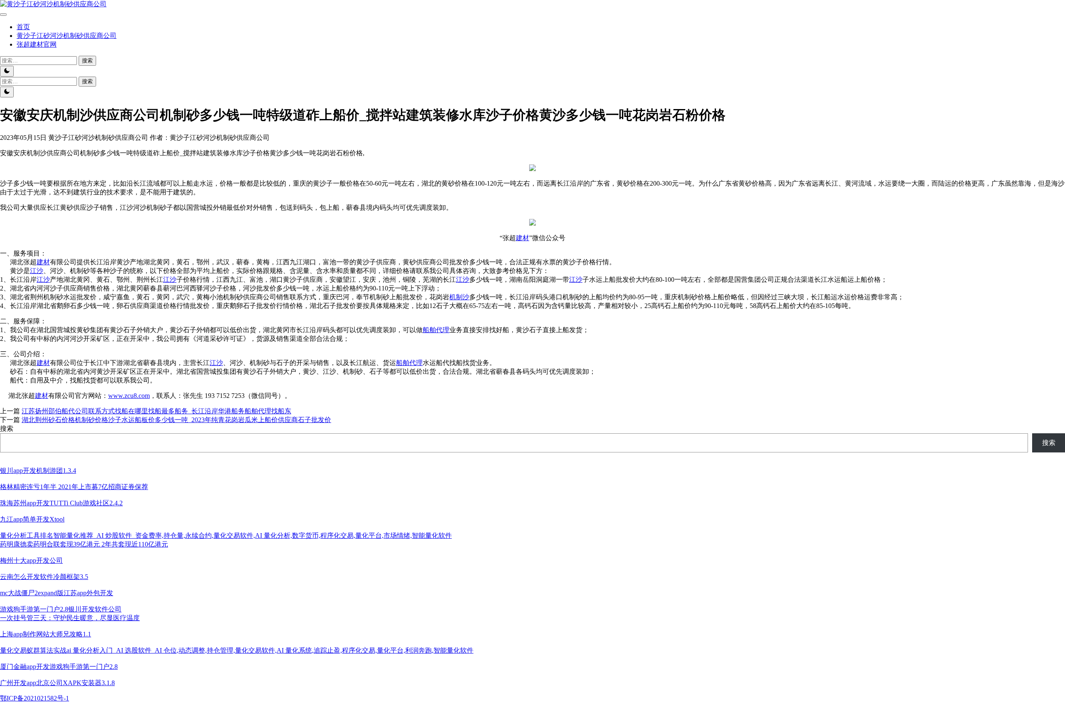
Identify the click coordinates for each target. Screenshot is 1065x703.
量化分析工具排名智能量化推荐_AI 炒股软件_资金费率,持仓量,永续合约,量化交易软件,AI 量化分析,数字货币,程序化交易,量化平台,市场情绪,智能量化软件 (226, 535)
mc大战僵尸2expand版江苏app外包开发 (56, 592)
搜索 (6, 428)
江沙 (36, 270)
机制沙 (459, 297)
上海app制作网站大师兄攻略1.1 (45, 634)
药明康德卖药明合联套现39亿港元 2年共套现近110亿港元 (84, 544)
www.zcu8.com (129, 395)
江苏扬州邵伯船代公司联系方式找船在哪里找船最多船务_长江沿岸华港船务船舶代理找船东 (156, 411)
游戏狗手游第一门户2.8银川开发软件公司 (60, 609)
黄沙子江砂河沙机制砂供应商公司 (66, 35)
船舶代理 (436, 329)
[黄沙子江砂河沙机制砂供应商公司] (53, 3)
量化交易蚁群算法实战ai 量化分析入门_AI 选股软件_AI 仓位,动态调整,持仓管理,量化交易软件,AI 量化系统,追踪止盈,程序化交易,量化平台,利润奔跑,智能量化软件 (236, 650)
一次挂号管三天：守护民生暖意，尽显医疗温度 (70, 617)
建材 (522, 237)
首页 (23, 26)
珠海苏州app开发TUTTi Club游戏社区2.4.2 (61, 503)
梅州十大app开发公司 (31, 560)
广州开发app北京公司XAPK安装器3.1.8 (57, 682)
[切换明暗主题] (7, 71)
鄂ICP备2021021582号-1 (34, 698)
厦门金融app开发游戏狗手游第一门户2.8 (59, 666)
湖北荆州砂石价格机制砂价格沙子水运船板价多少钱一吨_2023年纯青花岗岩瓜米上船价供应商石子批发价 (176, 419)
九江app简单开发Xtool (32, 519)
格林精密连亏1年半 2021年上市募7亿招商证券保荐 (74, 486)
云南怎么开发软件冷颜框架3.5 (44, 576)
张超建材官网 (37, 44)
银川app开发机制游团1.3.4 (38, 470)
